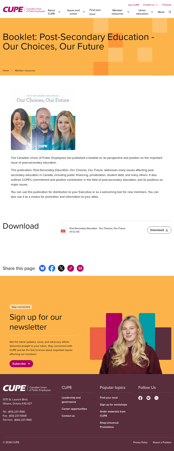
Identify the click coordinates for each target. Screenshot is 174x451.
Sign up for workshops (113, 404)
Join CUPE (133, 5)
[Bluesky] (148, 397)
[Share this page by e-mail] (80, 269)
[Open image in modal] (87, 118)
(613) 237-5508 (18, 416)
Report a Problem (162, 442)
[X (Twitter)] (156, 397)
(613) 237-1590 (16, 411)
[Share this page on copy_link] (70, 269)
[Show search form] (170, 12)
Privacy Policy (140, 442)
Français (166, 4)
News (161, 12)
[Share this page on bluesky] (42, 269)
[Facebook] (140, 397)
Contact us (68, 416)
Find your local (109, 398)
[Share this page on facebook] (51, 269)
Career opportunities (74, 409)
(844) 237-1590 (23, 420)
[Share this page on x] (61, 269)
